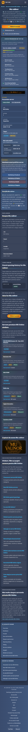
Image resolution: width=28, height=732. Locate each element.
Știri (14, 705)
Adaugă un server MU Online (12, 529)
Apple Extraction (8, 404)
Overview (5, 628)
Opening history (7, 641)
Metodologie (14, 715)
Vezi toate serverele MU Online (11, 619)
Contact (14, 710)
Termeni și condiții (14, 725)
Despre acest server (8, 639)
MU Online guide (14, 697)
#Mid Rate (12, 135)
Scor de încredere (7, 636)
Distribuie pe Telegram (14, 185)
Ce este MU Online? (9, 507)
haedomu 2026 (7, 419)
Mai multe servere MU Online (10, 655)
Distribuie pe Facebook (14, 175)
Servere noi (14, 700)
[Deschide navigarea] (25, 2)
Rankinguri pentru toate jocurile (14, 692)
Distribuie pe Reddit (14, 181)
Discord (18, 729)
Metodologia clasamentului (11, 539)
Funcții (5, 633)
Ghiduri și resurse (7, 652)
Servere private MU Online (13, 6)
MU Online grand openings (11, 497)
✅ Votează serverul (14, 316)
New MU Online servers (10, 487)
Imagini (5, 650)
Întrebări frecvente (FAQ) (14, 712)
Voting (4, 644)
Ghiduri (14, 702)
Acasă (3, 6)
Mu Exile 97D (7, 356)
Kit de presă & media (14, 720)
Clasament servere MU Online (12, 477)
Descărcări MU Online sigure (12, 562)
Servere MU (14, 694)
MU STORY (6, 372)
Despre (14, 707)
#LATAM (6, 135)
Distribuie (5, 631)
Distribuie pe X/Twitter (14, 178)
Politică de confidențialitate (14, 723)
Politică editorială (14, 718)
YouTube (10, 729)
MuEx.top (6, 388)
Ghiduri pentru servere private (12, 517)
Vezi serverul (6, 352)
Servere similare (7, 647)
